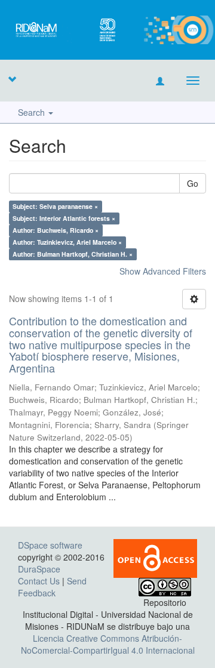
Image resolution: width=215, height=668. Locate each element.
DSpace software (50, 545)
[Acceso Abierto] (155, 557)
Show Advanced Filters (162, 271)
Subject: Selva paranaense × (55, 206)
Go (192, 183)
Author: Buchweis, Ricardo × (56, 230)
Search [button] (32, 112)
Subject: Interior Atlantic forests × (64, 218)
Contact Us (39, 581)
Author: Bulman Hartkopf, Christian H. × (73, 254)
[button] (12, 78)
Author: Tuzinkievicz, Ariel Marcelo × (67, 242)
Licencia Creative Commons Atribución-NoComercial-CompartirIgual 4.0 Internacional (108, 644)
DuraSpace (39, 569)
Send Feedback (52, 587)
